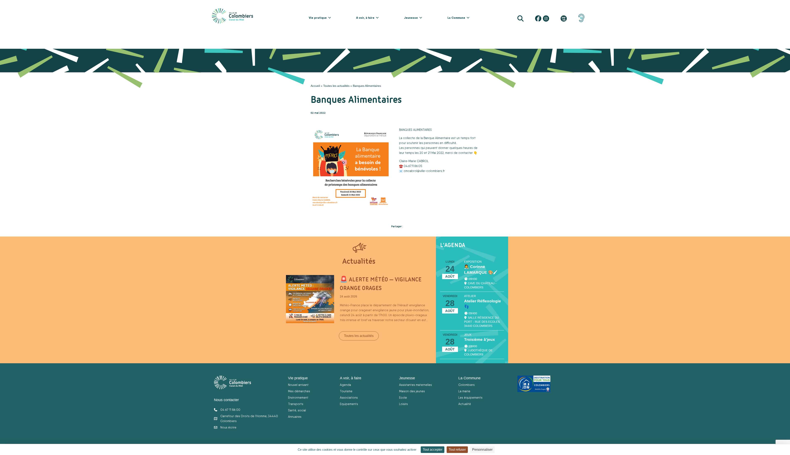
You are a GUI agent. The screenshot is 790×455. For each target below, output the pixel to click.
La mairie (464, 391)
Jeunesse (411, 18)
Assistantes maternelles (415, 385)
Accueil (315, 85)
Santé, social (297, 410)
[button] (329, 17)
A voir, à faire (365, 18)
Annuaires (294, 416)
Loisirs (403, 404)
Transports (295, 404)
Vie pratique (318, 18)
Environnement (298, 397)
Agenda (345, 385)
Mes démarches (299, 391)
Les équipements (470, 397)
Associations (349, 397)
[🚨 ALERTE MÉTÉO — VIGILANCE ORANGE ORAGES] (310, 299)
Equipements (349, 404)
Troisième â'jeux (479, 339)
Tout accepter (432, 449)
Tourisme (346, 391)
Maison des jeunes (412, 391)
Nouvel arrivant (298, 385)
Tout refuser (457, 449)
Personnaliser (482, 449)
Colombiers (466, 385)
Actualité (464, 404)
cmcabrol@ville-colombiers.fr (424, 171)
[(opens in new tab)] (581, 17)
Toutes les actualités (336, 85)
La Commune (456, 18)
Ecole (403, 397)
